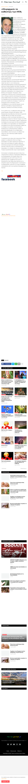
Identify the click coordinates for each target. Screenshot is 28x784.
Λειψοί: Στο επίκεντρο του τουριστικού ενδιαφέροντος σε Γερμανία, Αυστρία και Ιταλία (6, 399)
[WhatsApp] (16, 364)
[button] (2, 2)
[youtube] (14, 744)
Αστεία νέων (4, 445)
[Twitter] (13, 364)
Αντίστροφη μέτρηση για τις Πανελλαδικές (17, 574)
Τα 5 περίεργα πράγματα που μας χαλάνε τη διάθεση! (20, 462)
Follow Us (19, 751)
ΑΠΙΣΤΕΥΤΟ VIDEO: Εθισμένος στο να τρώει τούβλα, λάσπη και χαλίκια (18, 561)
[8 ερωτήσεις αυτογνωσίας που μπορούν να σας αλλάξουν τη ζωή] (5, 477)
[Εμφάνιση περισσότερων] (22, 364)
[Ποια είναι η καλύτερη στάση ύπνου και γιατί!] (5, 484)
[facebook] (8, 744)
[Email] (19, 364)
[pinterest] (20, 744)
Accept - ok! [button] (5, 781)
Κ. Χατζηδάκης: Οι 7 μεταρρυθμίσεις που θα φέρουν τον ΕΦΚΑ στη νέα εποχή (20, 381)
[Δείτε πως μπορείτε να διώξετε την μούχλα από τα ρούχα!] (5, 583)
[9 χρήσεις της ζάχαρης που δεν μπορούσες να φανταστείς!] (5, 498)
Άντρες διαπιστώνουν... (20, 396)
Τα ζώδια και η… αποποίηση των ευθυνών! (18, 431)
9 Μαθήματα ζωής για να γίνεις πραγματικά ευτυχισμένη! (21, 447)
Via (2, 171)
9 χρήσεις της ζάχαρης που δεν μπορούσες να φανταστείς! (17, 497)
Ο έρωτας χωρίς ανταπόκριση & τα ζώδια (20, 415)
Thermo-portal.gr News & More (18, 753)
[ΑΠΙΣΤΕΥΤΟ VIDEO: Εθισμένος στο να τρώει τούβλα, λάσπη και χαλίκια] (5, 562)
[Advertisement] (14, 196)
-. (6, 214)
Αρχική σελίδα (4, 6)
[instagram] (17, 744)
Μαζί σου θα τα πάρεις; (6, 430)
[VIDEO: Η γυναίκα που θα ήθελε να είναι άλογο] (5, 569)
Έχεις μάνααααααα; (6, 461)
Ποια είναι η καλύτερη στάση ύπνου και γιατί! (17, 483)
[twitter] (11, 744)
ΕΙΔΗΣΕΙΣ (11, 6)
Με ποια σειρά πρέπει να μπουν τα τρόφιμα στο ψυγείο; (18, 504)
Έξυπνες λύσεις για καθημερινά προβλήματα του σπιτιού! (7, 416)
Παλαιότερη (23, 468)
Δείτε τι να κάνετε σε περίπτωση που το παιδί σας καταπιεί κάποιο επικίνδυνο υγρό (7, 381)
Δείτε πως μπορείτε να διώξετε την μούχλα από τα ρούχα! (17, 581)
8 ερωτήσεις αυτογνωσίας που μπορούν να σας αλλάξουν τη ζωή (18, 476)
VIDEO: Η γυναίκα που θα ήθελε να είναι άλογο (18, 567)
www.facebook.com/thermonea (8, 215)
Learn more (3, 778)
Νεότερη (4, 468)
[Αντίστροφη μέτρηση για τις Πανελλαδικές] (5, 576)
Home (8, 751)
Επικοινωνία (13, 751)
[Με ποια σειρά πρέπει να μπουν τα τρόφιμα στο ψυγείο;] (5, 505)
